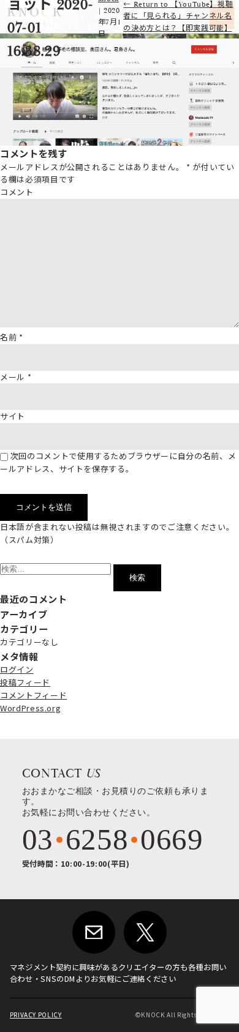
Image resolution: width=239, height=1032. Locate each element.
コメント (17, 192)
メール (15, 377)
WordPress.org (30, 708)
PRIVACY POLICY (36, 1014)
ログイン (17, 669)
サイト (12, 416)
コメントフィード (33, 695)
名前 (11, 337)
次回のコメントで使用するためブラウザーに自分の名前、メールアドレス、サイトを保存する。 (118, 462)
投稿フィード (25, 682)
